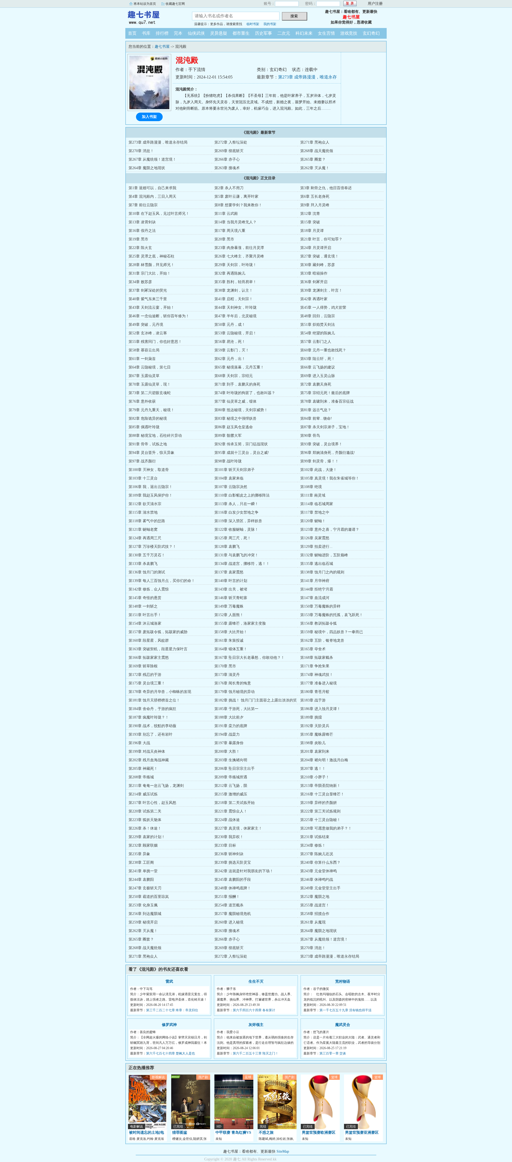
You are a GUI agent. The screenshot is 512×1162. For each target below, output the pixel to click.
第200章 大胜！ (227, 751)
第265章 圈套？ (313, 159)
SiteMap (283, 1151)
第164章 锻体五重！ (230, 649)
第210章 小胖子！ (314, 777)
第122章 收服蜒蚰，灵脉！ (236, 530)
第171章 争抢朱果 (314, 666)
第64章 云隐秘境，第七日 (150, 367)
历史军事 (263, 33)
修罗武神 (169, 1025)
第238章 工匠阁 (141, 862)
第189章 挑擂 (311, 717)
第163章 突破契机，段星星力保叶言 (158, 649)
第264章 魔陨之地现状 (147, 168)
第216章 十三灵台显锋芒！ (322, 794)
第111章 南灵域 (312, 495)
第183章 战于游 (313, 700)
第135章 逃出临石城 (316, 564)
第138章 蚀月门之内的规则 (322, 572)
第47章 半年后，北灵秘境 (235, 316)
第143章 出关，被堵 (230, 589)
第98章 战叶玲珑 (228, 461)
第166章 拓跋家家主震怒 (149, 658)
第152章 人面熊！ (228, 615)
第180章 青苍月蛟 (314, 692)
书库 (146, 33)
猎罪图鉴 (179, 1133)
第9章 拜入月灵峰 (314, 205)
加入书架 (149, 117)
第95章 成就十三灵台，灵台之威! (241, 453)
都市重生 (241, 33)
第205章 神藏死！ (143, 769)
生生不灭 (256, 981)
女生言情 (326, 33)
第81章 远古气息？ (315, 410)
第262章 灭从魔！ (314, 168)
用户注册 (375, 4)
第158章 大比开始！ (230, 632)
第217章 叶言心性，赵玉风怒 (152, 803)
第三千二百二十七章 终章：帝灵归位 (172, 1010)
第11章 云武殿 (226, 214)
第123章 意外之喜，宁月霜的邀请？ (329, 530)
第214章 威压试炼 (143, 794)
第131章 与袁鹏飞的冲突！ (236, 555)
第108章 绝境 (311, 487)
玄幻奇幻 (371, 33)
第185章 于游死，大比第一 (236, 709)
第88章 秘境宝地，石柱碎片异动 (155, 436)
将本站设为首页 (145, 4)
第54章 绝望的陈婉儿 (317, 333)
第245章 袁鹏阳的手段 (232, 880)
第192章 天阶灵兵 (314, 726)
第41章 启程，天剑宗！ (233, 299)
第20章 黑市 (224, 239)
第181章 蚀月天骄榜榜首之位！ (154, 700)
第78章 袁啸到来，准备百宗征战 (327, 401)
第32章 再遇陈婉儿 (229, 273)
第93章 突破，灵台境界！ (321, 444)
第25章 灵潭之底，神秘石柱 (151, 256)
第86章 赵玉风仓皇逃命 (233, 427)
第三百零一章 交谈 (332, 1053)
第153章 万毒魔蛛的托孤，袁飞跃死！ (331, 615)
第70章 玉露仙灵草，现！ (150, 384)
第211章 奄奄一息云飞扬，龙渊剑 (156, 786)
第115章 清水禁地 (143, 512)
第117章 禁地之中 (314, 512)
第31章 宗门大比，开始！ (150, 273)
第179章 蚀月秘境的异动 (234, 692)
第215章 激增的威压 (230, 794)
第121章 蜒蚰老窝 (143, 530)
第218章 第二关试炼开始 (234, 803)
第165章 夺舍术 (313, 649)
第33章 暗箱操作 (313, 273)
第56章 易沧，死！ (229, 342)
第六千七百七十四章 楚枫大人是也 (170, 1053)
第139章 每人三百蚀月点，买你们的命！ (162, 581)
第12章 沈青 (310, 214)
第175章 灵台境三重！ (147, 683)
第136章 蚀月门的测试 (147, 572)
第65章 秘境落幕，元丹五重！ (239, 367)
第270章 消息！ (141, 151)
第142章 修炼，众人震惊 (149, 589)
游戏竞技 (348, 33)
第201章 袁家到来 (314, 751)
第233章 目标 (225, 845)
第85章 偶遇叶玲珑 (144, 427)
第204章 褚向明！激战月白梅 (324, 760)
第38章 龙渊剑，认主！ (233, 290)
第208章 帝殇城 (141, 777)
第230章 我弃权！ (228, 837)
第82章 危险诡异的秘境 (148, 419)
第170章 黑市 (225, 666)
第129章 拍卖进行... (316, 547)
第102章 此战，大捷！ (318, 470)
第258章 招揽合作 (314, 914)
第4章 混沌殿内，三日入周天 (152, 197)
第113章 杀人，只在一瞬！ (236, 504)
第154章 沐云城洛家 (145, 623)
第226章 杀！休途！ (145, 828)
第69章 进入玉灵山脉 (317, 376)
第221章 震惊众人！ (230, 811)
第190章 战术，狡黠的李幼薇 (152, 726)
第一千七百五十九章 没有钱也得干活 (345, 1010)
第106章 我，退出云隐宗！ (151, 487)
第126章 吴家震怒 (314, 538)
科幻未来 (304, 33)
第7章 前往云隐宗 (143, 205)
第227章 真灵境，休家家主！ (238, 828)
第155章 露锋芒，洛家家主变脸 (240, 623)
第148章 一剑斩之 (143, 606)
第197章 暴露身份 (228, 743)
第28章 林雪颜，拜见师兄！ (151, 265)
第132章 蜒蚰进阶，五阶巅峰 (324, 555)
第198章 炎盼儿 (313, 743)
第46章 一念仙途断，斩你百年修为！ (159, 316)
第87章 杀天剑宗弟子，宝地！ (325, 427)
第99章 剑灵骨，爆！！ (319, 461)
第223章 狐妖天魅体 (145, 820)
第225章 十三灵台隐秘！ (320, 820)
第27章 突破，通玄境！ (319, 256)
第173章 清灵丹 (227, 675)
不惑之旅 (266, 1133)
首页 (132, 33)
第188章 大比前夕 (228, 717)
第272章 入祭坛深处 (230, 142)
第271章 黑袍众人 (314, 142)
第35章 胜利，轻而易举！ (235, 282)
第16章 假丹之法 (142, 231)
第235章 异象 (139, 854)
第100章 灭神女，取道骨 (149, 470)
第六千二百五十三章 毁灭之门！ (255, 1053)
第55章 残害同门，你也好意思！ (155, 342)
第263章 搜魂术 (227, 168)
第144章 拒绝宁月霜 (316, 589)
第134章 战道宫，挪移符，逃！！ (242, 564)
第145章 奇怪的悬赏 (145, 598)
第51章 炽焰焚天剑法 (317, 325)
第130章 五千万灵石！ (147, 555)
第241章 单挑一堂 (143, 871)
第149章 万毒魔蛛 (228, 606)
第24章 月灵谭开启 (315, 248)
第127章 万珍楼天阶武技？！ (152, 547)
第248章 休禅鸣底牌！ (232, 888)
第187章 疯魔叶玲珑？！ (149, 717)
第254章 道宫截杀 (228, 905)
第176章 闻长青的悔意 (232, 683)
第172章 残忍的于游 (145, 675)
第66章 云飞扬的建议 (317, 367)
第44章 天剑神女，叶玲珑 (235, 308)
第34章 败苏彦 (140, 282)
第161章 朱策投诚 (228, 640)
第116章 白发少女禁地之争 (236, 512)
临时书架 (252, 24)
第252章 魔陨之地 (314, 897)
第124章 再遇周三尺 (145, 538)
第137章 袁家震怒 (228, 572)
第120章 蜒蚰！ (313, 521)
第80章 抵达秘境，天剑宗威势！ (241, 410)
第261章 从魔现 (313, 922)
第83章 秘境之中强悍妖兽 (235, 419)
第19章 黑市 (138, 239)
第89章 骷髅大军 (228, 436)
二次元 (283, 33)
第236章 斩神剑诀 (228, 854)
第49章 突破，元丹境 (146, 325)
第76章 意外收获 (142, 401)
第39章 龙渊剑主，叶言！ (321, 290)
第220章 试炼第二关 (145, 811)
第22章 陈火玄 (140, 248)
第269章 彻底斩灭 (228, 151)
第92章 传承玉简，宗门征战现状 (241, 444)
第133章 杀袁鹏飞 (143, 564)
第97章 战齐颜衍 (142, 461)
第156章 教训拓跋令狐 (318, 623)
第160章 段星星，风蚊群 (149, 640)
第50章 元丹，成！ (229, 325)
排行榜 (162, 33)
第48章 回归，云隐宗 (317, 316)
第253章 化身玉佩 (143, 905)
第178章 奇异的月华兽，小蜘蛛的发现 (160, 692)
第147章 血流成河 (314, 598)
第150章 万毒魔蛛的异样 (320, 606)
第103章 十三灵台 (143, 478)
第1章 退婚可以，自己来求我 (152, 188)
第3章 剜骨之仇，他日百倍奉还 (326, 188)
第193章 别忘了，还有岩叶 (151, 734)
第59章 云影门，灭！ (231, 350)
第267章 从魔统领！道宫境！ (152, 159)
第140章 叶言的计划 (230, 581)
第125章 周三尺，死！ (232, 538)
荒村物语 (342, 981)
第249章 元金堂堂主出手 (320, 888)
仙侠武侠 (196, 33)
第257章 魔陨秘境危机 (232, 914)
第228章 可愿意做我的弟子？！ (326, 828)
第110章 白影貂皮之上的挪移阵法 (242, 495)
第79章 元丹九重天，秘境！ (151, 410)
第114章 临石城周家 (316, 504)
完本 (178, 33)
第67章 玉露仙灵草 (144, 376)
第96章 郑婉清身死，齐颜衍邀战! (327, 453)
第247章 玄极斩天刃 (145, 888)
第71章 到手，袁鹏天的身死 (237, 384)
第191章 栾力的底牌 (230, 726)
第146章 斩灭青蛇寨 (230, 598)
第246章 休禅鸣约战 (316, 880)
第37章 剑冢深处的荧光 (148, 290)
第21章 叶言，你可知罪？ (321, 239)
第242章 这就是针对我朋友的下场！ (243, 871)
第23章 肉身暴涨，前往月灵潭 (239, 248)
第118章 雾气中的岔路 (147, 521)
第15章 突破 (310, 222)
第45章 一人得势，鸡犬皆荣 (323, 308)
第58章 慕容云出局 (144, 350)
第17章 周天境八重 (229, 231)
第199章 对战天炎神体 (147, 751)
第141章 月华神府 (314, 581)
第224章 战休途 (227, 820)
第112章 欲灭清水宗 (145, 504)
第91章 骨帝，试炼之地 (148, 444)
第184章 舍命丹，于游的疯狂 (152, 709)
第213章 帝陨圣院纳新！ (320, 786)
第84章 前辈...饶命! (316, 419)
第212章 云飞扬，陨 (230, 786)
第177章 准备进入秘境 (318, 683)
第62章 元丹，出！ (229, 359)
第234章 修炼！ (313, 845)
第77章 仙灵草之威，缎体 (235, 401)
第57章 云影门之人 (315, 342)
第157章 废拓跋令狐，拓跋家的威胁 (158, 632)
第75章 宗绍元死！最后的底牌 (325, 393)
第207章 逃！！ (313, 769)
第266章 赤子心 (227, 159)
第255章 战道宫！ (314, 905)
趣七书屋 (154, 17)
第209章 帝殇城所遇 (230, 777)
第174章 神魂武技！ (316, 675)
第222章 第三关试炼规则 (320, 811)
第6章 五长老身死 (314, 197)
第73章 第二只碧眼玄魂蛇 (150, 393)
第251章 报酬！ (227, 897)
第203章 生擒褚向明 (230, 760)
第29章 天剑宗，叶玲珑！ (235, 265)
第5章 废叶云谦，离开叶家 (236, 197)
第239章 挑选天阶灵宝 (232, 862)
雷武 (169, 981)
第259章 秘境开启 (143, 922)
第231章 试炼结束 (314, 837)
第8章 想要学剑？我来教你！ (238, 205)
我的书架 (269, 24)
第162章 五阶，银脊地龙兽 (322, 640)
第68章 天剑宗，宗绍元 (233, 376)
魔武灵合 (342, 1025)
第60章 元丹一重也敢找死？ (323, 350)
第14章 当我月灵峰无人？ (235, 222)
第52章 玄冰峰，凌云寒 (148, 333)
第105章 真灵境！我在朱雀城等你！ (329, 478)
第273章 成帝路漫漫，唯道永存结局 (158, 142)
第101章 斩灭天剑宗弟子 (234, 470)
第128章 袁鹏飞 (227, 547)
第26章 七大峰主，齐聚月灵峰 (239, 256)
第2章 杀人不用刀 (228, 188)
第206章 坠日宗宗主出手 (234, 769)
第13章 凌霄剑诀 (142, 222)
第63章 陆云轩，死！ (317, 359)
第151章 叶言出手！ (145, 615)
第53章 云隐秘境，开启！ (235, 333)
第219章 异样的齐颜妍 (318, 803)
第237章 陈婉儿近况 (316, 854)
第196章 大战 (139, 743)
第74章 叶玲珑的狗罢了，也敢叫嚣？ (244, 393)
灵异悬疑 (218, 33)
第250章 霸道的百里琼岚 (149, 897)
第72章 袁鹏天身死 (315, 384)
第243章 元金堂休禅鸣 (318, 871)
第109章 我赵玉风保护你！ (151, 495)
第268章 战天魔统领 (316, 151)
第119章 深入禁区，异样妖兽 (238, 521)
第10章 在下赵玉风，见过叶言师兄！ (159, 214)
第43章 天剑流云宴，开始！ (151, 308)
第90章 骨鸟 (310, 436)
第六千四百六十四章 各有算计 (254, 1010)
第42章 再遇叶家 (313, 299)
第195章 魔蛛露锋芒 (316, 734)
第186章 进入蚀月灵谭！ (320, 709)
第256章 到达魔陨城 (145, 914)
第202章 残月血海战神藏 (149, 760)
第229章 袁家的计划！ (147, 837)
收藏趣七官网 (175, 4)
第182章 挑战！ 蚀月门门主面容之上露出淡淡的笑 (255, 700)
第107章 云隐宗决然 (230, 487)
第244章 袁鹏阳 (141, 880)
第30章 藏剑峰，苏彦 (317, 265)
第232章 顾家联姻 (143, 845)
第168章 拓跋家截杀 (316, 658)
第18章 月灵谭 (312, 231)
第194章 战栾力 (227, 734)
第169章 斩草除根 (143, 666)
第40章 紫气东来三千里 (148, 299)
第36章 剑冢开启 (313, 282)
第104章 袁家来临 (228, 478)
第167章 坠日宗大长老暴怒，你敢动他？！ (249, 658)
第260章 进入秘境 (228, 922)
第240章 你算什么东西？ (320, 862)
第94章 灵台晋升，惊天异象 (151, 453)
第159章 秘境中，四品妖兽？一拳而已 (331, 632)
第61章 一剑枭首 (142, 359)
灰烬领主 (256, 1025)
